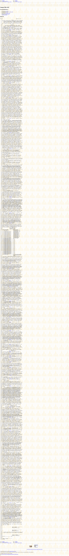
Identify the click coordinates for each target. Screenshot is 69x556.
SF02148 (16, 0)
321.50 (10, 75)
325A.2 (10, 351)
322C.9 (10, 330)
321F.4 (10, 262)
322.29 (10, 286)
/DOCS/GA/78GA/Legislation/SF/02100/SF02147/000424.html (10, 554)
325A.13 (10, 361)
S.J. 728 (9, 13)
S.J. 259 (7, 11)
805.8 (10, 344)
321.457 (10, 212)
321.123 (10, 196)
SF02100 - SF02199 (5, 1)
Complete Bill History (4, 14)
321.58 (10, 118)
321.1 (11, 26)
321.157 (10, 502)
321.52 (10, 97)
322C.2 (10, 316)
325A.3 (10, 339)
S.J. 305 (7, 13)
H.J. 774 (7, 12)
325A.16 (10, 378)
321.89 (10, 132)
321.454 (10, 197)
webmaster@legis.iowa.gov (12, 551)
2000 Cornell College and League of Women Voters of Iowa (34, 549)
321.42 (10, 465)
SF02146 (3, 0)
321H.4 (10, 268)
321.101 (10, 148)
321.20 (10, 417)
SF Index (16, 1)
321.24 (10, 430)
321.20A (10, 29)
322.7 (10, 280)
